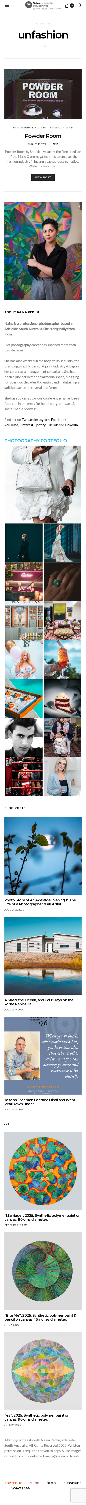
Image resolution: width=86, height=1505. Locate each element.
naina (54, 144)
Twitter (27, 419)
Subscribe (72, 1483)
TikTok (52, 425)
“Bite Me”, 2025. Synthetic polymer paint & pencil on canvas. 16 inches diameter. (40, 1317)
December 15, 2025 (15, 1225)
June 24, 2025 (12, 1425)
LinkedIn (71, 425)
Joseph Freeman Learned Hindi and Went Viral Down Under (39, 1102)
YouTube (11, 425)
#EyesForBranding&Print (30, 127)
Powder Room (43, 136)
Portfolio (13, 1483)
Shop (34, 1483)
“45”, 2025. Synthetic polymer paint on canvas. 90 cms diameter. (36, 1417)
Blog (51, 1483)
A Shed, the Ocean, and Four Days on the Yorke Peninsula (39, 1002)
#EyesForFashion (61, 127)
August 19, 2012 (37, 144)
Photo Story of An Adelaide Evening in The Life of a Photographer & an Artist (40, 902)
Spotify (40, 425)
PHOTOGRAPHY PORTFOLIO (35, 440)
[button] (43, 484)
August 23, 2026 (14, 909)
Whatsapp (20, 1488)
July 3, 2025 (11, 1325)
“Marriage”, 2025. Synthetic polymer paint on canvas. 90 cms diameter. (42, 1217)
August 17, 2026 (14, 1009)
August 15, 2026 (14, 1109)
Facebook (58, 419)
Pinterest (26, 425)
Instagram (42, 419)
